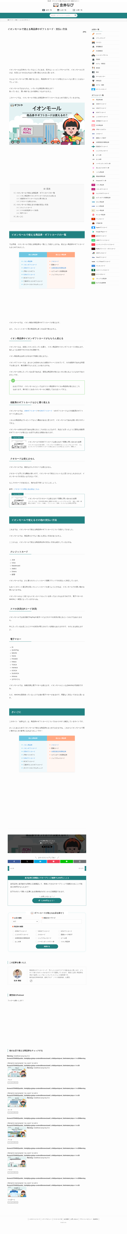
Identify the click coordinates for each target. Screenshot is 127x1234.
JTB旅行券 (99, 223)
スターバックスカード (102, 270)
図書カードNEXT (66, 934)
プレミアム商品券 (101, 278)
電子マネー (24, 213)
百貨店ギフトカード (102, 146)
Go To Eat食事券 (101, 283)
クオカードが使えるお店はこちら (26, 489)
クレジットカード (26, 207)
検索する (47, 946)
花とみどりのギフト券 (102, 168)
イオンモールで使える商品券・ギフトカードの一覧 (35, 193)
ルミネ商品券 (100, 206)
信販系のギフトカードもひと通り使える (33, 198)
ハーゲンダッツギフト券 (46, 941)
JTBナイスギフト (101, 129)
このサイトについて (34, 1219)
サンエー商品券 (100, 214)
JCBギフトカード (29, 268)
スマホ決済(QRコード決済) (29, 210)
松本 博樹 (17, 981)
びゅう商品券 (100, 202)
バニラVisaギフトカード (103, 261)
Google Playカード (101, 231)
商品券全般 (99, 99)
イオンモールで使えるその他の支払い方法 (32, 205)
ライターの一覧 (57, 1219)
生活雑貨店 (99, 51)
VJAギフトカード (29, 274)
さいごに (19, 216)
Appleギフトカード (101, 227)
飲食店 (98, 68)
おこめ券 (18, 941)
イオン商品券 (27, 261)
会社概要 (66, 1219)
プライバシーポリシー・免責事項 (89, 1219)
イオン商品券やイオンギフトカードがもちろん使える (38, 196)
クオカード (55, 261)
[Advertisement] (47, 49)
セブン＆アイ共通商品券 (103, 197)
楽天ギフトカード (101, 236)
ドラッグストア (100, 38)
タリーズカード (100, 274)
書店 (97, 72)
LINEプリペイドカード (102, 240)
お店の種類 (18, 918)
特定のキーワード (50, 918)
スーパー (98, 34)
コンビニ (98, 42)
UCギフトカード (66, 931)
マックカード (100, 219)
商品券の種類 (18, 926)
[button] (14, 861)
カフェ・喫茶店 (100, 63)
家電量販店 (99, 46)
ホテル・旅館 (100, 85)
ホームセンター (100, 76)
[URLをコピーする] (79, 861)
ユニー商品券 (100, 210)
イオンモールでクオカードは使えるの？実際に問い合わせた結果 (52, 498)
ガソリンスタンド (101, 89)
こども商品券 (100, 172)
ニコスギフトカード (21, 934)
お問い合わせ (74, 1219)
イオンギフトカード (30, 264)
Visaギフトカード (101, 257)
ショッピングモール (102, 55)
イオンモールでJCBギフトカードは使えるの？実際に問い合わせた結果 (54, 442)
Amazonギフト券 (101, 180)
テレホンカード (100, 266)
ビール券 (64, 938)
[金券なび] (63, 5)
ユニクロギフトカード (102, 193)
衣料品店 (98, 80)
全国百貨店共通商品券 (58, 268)
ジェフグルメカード (44, 938)
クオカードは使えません (28, 201)
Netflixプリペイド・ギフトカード (105, 248)
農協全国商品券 (100, 176)
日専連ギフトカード (102, 121)
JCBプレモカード (101, 253)
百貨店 (98, 59)
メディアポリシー (47, 1219)
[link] (31, 981)
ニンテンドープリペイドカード (105, 244)
